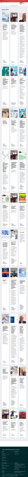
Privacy (9, 474)
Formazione (21, 104)
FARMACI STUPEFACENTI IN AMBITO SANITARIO (5, 206)
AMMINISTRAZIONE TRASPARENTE (20, 464)
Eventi (6, 224)
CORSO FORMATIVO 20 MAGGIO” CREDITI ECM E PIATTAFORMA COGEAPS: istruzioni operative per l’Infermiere (22, 124)
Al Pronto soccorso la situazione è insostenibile (5, 122)
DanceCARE (22, 232)
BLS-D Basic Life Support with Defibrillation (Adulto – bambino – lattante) (13, 425)
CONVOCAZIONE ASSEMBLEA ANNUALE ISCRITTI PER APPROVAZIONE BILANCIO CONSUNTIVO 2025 (14, 165)
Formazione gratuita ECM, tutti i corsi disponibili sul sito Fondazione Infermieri (5, 27)
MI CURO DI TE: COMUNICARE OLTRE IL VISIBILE (22, 282)
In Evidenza (13, 262)
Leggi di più (4, 64)
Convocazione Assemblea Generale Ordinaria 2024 (5, 423)
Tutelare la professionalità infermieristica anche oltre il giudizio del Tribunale (14, 27)
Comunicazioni (5, 62)
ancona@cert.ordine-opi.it (5, 465)
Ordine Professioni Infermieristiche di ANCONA (10, 449)
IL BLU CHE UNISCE (5, 280)
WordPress (16, 474)
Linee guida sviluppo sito (18, 465)
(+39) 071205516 (4, 457)
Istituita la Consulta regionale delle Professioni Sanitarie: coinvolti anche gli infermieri (22, 330)
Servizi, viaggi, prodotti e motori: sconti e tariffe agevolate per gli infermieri (22, 208)
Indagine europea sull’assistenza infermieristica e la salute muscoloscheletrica (13, 81)
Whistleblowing (17, 468)
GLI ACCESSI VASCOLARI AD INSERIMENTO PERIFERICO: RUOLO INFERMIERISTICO (5, 329)
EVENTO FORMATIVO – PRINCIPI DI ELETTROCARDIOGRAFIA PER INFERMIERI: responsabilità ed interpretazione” (22, 166)
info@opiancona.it (4, 468)
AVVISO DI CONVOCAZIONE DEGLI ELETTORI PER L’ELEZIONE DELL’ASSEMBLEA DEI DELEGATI (5, 81)
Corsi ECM (13, 260)
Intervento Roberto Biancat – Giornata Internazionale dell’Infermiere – (5, 372)
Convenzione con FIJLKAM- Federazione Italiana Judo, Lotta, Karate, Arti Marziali (5, 244)
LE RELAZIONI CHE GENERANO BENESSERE (13, 243)
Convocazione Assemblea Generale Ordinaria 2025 (14, 207)
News (12, 263)
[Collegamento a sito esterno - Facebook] (2, 472)
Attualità (13, 62)
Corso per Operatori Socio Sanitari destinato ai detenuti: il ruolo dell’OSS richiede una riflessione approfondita (22, 28)
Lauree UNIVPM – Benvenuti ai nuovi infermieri (22, 424)
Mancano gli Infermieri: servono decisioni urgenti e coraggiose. (22, 380)
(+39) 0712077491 (4, 460)
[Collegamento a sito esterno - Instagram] (3, 472)
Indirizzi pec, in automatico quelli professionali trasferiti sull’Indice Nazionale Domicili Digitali (14, 330)
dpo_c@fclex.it (19, 472)
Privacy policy (17, 469)
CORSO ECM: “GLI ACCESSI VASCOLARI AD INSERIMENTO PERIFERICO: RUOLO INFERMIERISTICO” (14, 381)
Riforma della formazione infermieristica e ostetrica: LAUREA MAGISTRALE (13, 122)
